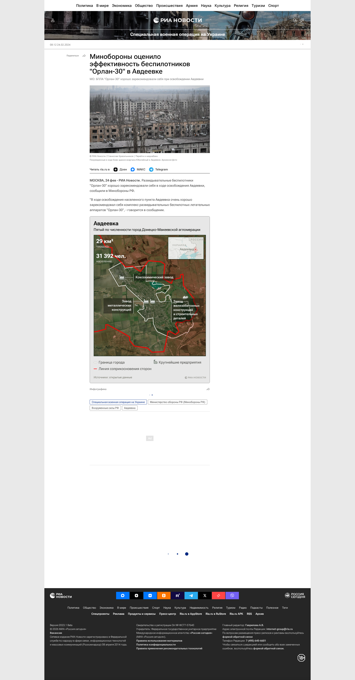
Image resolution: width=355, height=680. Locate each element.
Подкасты (256, 607)
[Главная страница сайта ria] (177, 20)
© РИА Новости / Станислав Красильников (111, 156)
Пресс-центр (167, 613)
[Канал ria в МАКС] (122, 595)
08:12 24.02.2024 (60, 44)
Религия (217, 607)
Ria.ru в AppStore (191, 613)
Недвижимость (199, 607)
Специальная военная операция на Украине (118, 402)
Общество (89, 607)
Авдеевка (130, 407)
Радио (243, 607)
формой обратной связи (237, 636)
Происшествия (139, 607)
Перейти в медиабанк (147, 156)
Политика (73, 607)
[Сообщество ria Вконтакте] (150, 595)
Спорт (156, 607)
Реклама (118, 613)
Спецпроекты (100, 613)
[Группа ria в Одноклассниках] (163, 595)
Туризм (230, 607)
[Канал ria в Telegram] (191, 595)
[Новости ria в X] (205, 595)
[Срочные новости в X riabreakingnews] (218, 595)
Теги (285, 607)
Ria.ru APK (236, 613)
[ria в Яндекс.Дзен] (136, 595)
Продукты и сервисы (141, 613)
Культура (180, 607)
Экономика (107, 607)
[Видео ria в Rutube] (177, 595)
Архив (260, 613)
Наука (167, 607)
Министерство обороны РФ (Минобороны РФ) (177, 402)
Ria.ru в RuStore (216, 613)
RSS (249, 613)
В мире (121, 607)
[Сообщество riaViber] (232, 595)
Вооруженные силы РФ (105, 407)
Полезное (272, 607)
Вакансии (56, 632)
